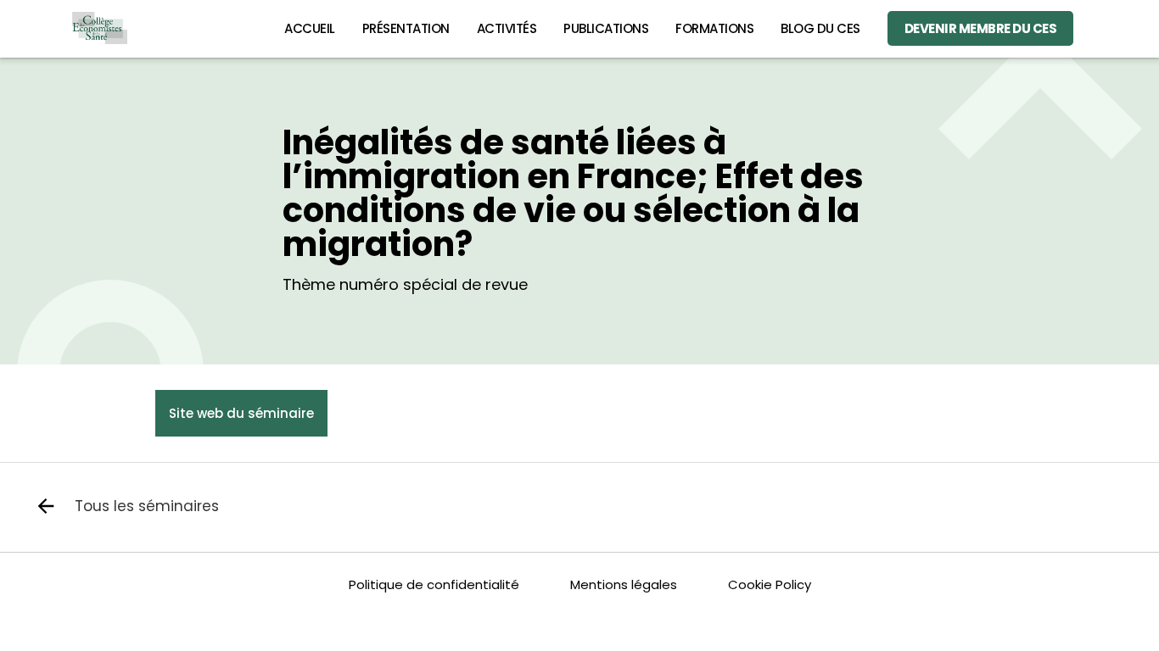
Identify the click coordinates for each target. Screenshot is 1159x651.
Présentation (406, 28)
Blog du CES (820, 28)
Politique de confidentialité (434, 584)
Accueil (309, 28)
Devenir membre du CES (980, 28)
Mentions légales (623, 584)
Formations (714, 28)
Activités (507, 28)
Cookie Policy (769, 584)
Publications (605, 28)
